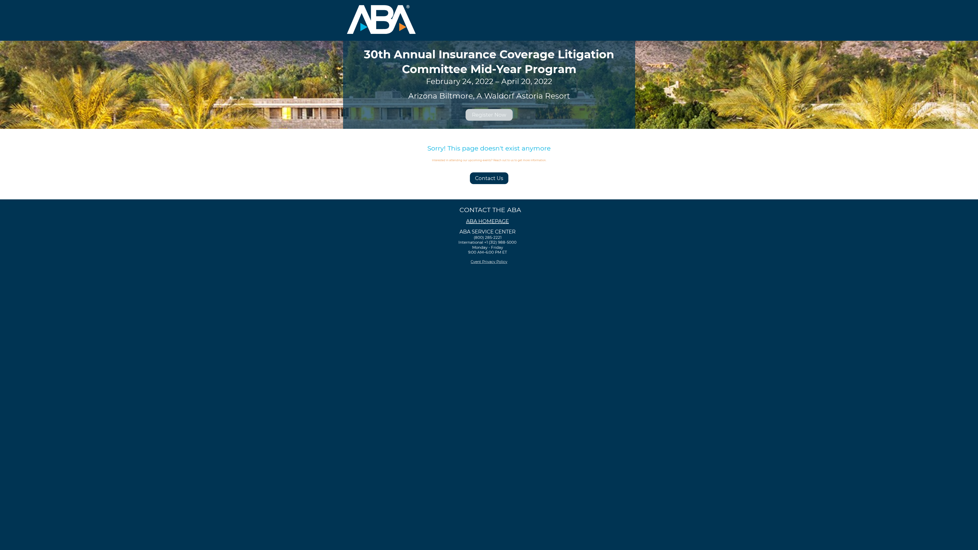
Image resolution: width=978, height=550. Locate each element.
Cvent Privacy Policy (489, 261)
